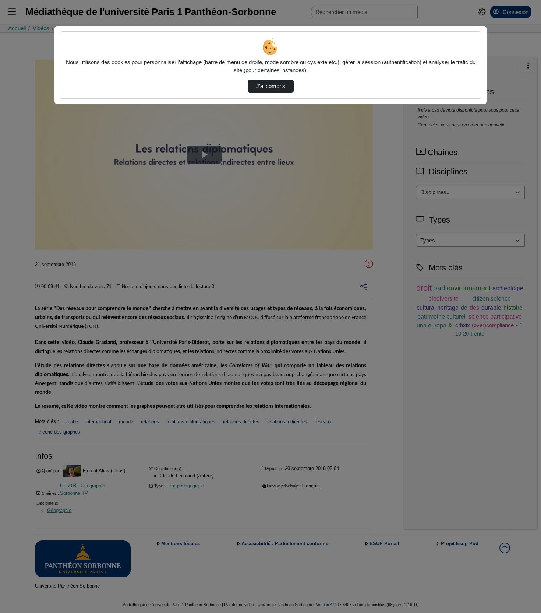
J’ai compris (270, 86)
